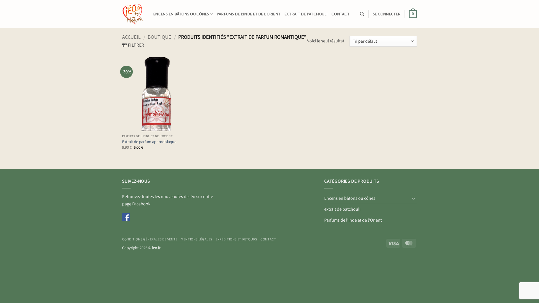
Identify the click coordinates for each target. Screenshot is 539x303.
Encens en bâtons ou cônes (181, 14)
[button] (387, 14)
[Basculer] (413, 198)
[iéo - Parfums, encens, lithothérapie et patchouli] (133, 14)
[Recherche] (362, 14)
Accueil (131, 36)
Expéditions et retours (236, 239)
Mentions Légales (196, 239)
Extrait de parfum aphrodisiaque (149, 141)
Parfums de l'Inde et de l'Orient (353, 220)
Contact (341, 14)
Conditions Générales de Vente (149, 239)
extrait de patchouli (306, 14)
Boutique (159, 36)
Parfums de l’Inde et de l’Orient (248, 14)
